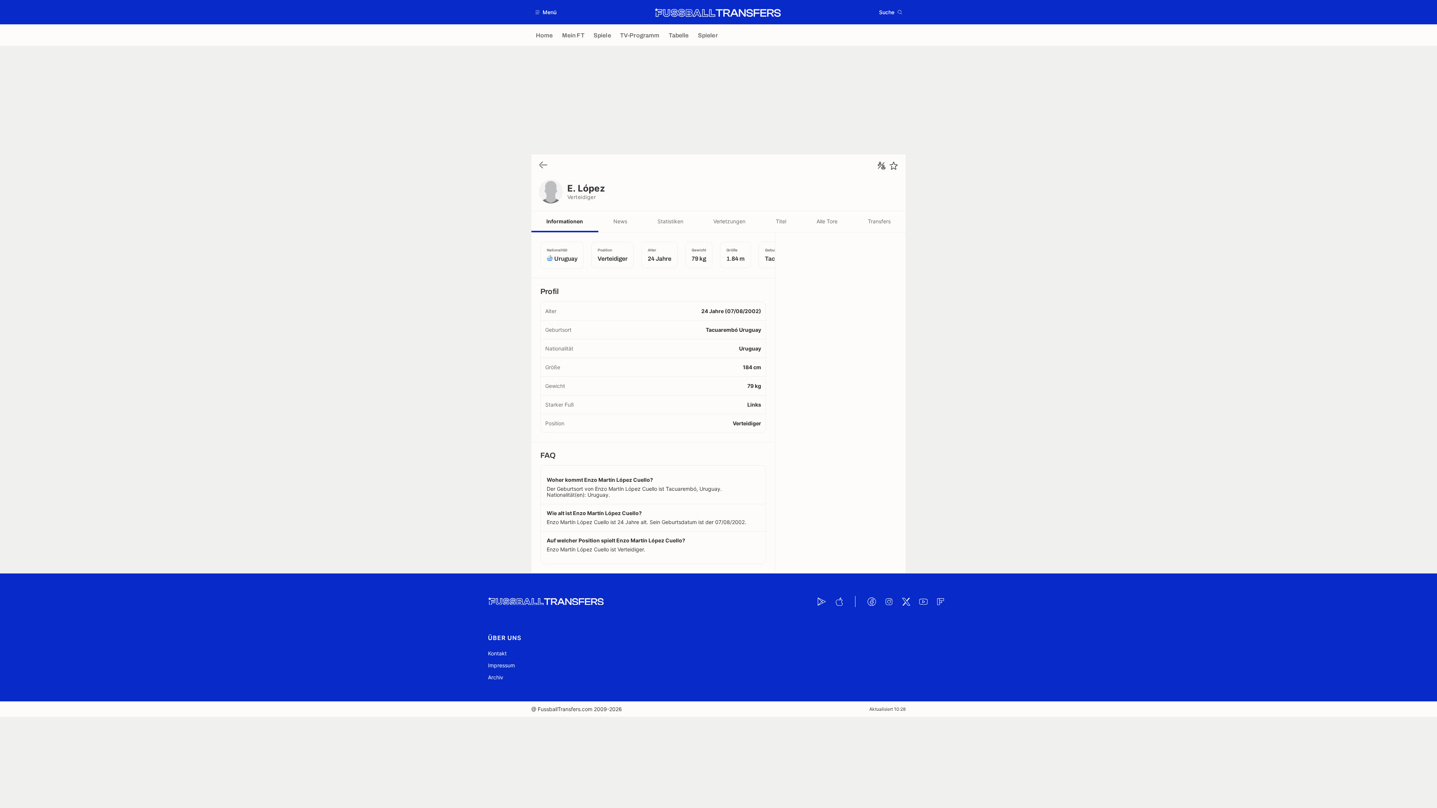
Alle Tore (827, 221)
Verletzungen (729, 221)
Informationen (564, 221)
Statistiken (670, 221)
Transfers (879, 221)
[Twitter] (906, 601)
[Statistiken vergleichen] (881, 165)
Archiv (495, 677)
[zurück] (543, 165)
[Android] (821, 601)
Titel (781, 221)
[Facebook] (871, 601)
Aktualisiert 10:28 (887, 709)
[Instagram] (888, 601)
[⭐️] (893, 165)
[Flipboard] (940, 601)
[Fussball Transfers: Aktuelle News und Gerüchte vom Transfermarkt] (718, 12)
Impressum (501, 665)
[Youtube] (923, 601)
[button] (546, 12)
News (620, 221)
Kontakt (497, 653)
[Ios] (839, 601)
